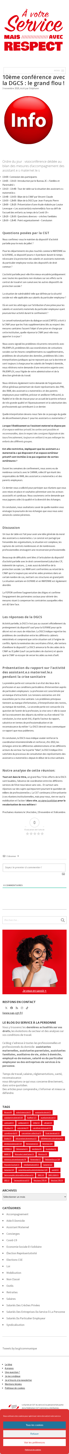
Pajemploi (35, 1159)
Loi (8, 1266)
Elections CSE (14, 1259)
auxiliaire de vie (48, 1117)
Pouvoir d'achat (11, 1164)
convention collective (31, 1133)
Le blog (8, 1364)
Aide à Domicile (15, 1220)
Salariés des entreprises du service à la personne (35, 1312)
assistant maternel (13, 1117)
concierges (23, 1128)
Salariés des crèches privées (23, 1305)
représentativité (31, 1164)
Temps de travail (21, 1180)
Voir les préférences (34, 1442)
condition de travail (42, 1128)
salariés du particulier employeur (25, 1318)
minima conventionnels (15, 1159)
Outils (9, 1286)
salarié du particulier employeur (32, 1170)
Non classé (13, 1279)
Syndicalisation (15, 1325)
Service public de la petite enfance (19, 1175)
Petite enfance (52, 1159)
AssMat (31, 1117)
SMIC (41, 1175)
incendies (51, 1149)
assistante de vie (43, 1112)
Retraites (12, 1292)
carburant (23, 1123)
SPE (6, 1180)
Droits (7, 1138)
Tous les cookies (34, 1425)
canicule (9, 1123)
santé (55, 1170)
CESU (36, 1123)
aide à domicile (23, 1112)
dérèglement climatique (52, 1138)
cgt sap (48, 1123)
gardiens (37, 1149)
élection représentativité (21, 1253)
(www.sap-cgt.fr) (12, 1013)
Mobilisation (13, 1273)
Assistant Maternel (17, 1227)
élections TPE (40, 1180)
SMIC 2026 (53, 1175)
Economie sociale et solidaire (24, 1246)
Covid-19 (11, 1240)
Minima (42, 1154)
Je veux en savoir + (34, 991)
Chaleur (8, 1128)
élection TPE (57, 1180)
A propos (9, 1368)
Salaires (9, 1170)
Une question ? (12, 1372)
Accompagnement (17, 1214)
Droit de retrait (52, 1133)
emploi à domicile (13, 1143)
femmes (47, 1143)
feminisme (32, 1143)
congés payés (10, 1133)
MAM (7, 1154)
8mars (8, 1112)
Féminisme (22, 1149)
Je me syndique (12, 1376)
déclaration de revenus (26, 1138)
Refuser (34, 1433)
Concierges (13, 1233)
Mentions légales (13, 1384)
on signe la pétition (47, 800)
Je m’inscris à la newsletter (18, 1380)
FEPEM (8, 1149)
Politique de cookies (33, 1449)
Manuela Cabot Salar (24, 1154)
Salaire (47, 1164)
